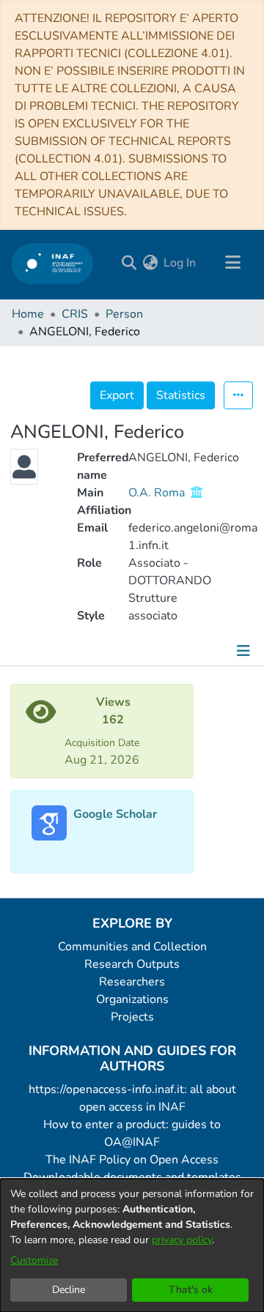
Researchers (132, 982)
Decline (68, 1290)
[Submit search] (129, 263)
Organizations (132, 999)
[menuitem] (150, 263)
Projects (132, 1017)
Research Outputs (132, 964)
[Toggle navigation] (232, 263)
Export (117, 395)
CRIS (75, 314)
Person (124, 314)
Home (28, 314)
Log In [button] (180, 263)
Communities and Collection (132, 947)
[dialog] (132, 1245)
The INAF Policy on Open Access (132, 1160)
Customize (34, 1260)
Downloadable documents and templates (132, 1177)
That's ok (191, 1290)
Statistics (180, 395)
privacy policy (182, 1240)
